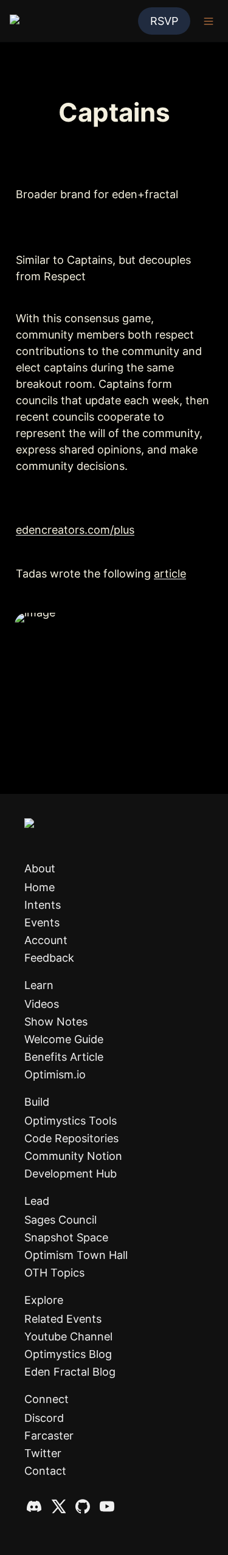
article (170, 573)
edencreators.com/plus (75, 529)
